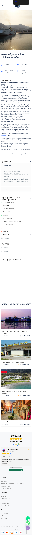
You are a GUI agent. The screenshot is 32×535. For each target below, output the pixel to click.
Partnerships (4, 513)
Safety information (6, 488)
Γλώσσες (5, 244)
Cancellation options (7, 486)
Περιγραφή (6, 80)
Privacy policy (5, 503)
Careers (3, 501)
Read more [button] (5, 463)
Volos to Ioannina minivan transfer (12, 422)
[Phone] (28, 518)
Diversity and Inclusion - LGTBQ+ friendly (12, 483)
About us (3, 496)
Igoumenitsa (4, 135)
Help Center (4, 481)
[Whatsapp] (28, 523)
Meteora (17, 154)
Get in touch (4, 518)
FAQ (2, 516)
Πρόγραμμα (6, 161)
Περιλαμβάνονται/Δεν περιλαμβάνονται (10, 198)
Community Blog (5, 498)
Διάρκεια (5, 235)
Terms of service (5, 506)
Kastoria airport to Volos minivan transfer (14, 362)
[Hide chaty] (28, 528)
